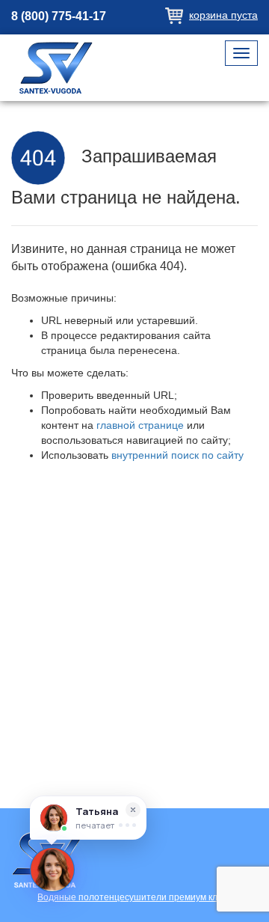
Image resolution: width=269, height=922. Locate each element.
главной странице (140, 425)
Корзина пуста (223, 15)
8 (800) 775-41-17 (58, 16)
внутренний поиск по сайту (177, 455)
